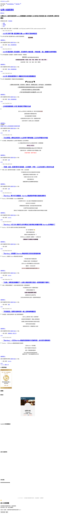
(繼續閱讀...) (3, 40)
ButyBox (9, 217)
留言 (14, 42)
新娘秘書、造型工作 (12, 333)
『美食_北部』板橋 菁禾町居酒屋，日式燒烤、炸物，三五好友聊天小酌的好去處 (28, 167)
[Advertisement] (6, 490)
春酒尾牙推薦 (17, 126)
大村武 (5, 126)
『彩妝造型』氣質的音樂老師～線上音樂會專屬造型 (19, 311)
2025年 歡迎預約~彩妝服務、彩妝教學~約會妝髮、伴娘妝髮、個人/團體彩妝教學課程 (30, 52)
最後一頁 (7, 364)
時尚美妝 (10, 21)
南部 (9, 304)
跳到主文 (2, 13)
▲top (1, 46)
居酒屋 (2, 126)
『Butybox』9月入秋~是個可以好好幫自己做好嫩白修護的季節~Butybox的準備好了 (29, 224)
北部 (9, 130)
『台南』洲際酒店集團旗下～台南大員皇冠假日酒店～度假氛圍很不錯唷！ (26, 282)
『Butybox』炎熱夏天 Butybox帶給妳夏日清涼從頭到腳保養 (22, 253)
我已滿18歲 (3, 512)
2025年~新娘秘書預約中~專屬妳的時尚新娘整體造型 (19, 76)
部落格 (4, 24)
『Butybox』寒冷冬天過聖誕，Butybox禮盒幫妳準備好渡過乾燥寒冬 (24, 196)
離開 (7, 512)
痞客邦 (11, 42)
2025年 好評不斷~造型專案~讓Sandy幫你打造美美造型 (20, 33)
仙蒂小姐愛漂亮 (7, 10)
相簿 (4, 23)
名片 (4, 26)
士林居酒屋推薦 (10, 126)
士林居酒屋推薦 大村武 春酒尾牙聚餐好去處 (17, 106)
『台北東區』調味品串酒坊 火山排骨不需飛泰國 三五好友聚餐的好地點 (25, 138)
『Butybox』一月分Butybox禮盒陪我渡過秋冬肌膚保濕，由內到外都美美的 (26, 340)
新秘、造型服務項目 (12, 44)
